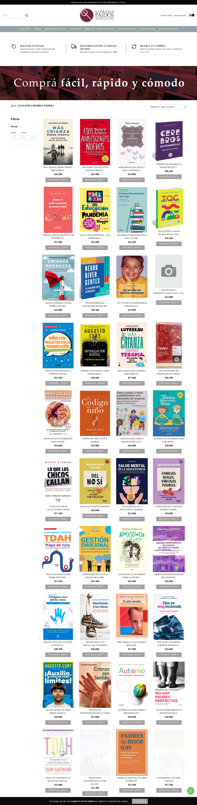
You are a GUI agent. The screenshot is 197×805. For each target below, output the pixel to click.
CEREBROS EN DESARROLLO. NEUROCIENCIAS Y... (169, 165)
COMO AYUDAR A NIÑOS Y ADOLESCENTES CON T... (132, 440)
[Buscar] (27, 15)
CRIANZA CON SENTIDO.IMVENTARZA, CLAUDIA (95, 711)
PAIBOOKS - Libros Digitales (100, 29)
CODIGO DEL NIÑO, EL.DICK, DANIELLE (95, 440)
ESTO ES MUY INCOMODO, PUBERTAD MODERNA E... (169, 643)
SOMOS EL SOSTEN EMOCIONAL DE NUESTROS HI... (58, 236)
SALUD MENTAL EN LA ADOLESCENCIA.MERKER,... (132, 508)
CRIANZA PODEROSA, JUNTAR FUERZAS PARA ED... (58, 304)
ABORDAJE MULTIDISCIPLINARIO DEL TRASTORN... (169, 576)
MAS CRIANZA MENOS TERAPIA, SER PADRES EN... (132, 372)
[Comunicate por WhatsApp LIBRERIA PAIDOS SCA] (190, 790)
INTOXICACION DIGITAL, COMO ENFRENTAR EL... (95, 372)
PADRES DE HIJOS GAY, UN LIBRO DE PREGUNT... (132, 779)
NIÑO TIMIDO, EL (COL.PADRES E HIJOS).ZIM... (131, 643)
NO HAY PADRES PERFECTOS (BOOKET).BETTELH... (169, 711)
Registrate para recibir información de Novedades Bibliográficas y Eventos (98, 2)
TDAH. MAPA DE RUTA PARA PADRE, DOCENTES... (58, 576)
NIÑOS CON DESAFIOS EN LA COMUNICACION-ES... (58, 372)
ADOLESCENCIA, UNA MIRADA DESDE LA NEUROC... (132, 576)
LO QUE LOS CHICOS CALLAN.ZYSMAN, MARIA (58, 508)
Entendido (139, 801)
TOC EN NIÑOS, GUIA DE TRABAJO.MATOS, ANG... (169, 233)
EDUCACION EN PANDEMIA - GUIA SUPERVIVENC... (95, 236)
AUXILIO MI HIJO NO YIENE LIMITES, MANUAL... (58, 711)
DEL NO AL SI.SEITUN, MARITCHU (95, 506)
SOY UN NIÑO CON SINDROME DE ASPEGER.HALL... (132, 304)
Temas (37, 29)
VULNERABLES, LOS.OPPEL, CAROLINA (169, 779)
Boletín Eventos (127, 29)
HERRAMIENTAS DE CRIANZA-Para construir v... (132, 169)
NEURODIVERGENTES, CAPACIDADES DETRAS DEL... (95, 304)
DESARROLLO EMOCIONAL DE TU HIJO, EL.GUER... (132, 236)
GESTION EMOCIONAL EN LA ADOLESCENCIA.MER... (95, 576)
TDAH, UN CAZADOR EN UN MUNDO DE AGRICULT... (58, 779)
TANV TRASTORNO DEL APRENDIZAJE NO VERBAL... (168, 372)
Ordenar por (155, 107)
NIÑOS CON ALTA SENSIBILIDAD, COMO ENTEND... (58, 440)
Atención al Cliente (55, 29)
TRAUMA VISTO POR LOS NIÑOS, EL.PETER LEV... (58, 643)
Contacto (75, 29)
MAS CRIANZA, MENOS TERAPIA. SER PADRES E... (58, 169)
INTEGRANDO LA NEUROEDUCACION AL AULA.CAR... (169, 291)
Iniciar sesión (180, 15)
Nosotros (25, 29)
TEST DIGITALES (148, 29)
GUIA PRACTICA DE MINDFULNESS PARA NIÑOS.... (168, 440)
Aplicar (33, 137)
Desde (13, 133)
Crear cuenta (166, 15)
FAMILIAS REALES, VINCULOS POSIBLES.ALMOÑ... (169, 508)
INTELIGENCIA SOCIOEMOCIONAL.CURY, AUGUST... (95, 781)
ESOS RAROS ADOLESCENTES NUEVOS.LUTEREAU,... (95, 169)
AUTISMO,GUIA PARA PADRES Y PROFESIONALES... (132, 711)
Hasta (23, 133)
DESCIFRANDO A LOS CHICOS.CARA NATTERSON (95, 643)
